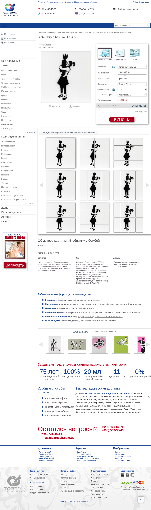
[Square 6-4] (128, 153)
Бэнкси (48, 45)
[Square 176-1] (61, 153)
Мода (3, 75)
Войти (135, 2)
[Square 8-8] (128, 217)
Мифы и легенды (9, 70)
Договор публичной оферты (132, 487)
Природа (5, 99)
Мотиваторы (6, 104)
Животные (5, 116)
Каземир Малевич (46, 460)
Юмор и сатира (8, 91)
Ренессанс (6, 154)
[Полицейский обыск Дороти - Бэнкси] (55, 345)
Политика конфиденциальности (134, 489)
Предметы (5, 108)
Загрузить (15, 265)
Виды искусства (11, 212)
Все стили (28, 204)
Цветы (4, 95)
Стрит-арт (5, 191)
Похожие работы (80, 331)
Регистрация (144, 2)
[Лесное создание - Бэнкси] (121, 345)
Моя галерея (10, 38)
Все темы (29, 132)
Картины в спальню (122, 456)
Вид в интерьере (59, 107)
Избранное (9, 43)
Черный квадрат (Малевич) (88, 458)
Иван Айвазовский (46, 458)
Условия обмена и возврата (72, 491)
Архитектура (7, 128)
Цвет (4, 221)
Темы (4, 65)
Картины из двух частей (12, 195)
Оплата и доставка (54, 2)
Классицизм (6, 162)
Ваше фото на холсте (100, 484)
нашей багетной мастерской (108, 316)
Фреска (4, 183)
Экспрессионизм (8, 142)
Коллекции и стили (13, 136)
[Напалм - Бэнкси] (77, 345)
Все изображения (98, 491)
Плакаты (94, 481)
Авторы (6, 216)
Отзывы (93, 2)
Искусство (6, 120)
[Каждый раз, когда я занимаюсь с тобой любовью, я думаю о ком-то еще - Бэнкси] (99, 345)
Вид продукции (10, 60)
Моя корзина (9, 34)
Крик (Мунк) (81, 452)
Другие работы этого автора (104, 331)
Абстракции (119, 454)
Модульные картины (99, 475)
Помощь (41, 2)
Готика (4, 158)
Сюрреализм (7, 171)
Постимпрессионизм (10, 187)
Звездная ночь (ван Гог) (86, 460)
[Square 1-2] (61, 185)
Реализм (5, 166)
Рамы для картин (98, 494)
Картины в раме (97, 488)
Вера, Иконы (7, 124)
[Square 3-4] (94, 153)
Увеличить (77, 107)
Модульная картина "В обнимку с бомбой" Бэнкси (68, 132)
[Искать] (148, 25)
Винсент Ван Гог (46, 452)
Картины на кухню (122, 460)
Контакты (69, 2)
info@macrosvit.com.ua (57, 437)
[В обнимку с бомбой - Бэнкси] (66, 77)
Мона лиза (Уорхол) (85, 456)
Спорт (4, 112)
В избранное (142, 111)
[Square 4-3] (94, 185)
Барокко (5, 179)
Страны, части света (10, 83)
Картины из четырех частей (13, 200)
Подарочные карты (99, 497)
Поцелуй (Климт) (84, 454)
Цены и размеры (81, 2)
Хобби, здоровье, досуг (11, 87)
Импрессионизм (8, 146)
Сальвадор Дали (46, 454)
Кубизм (4, 150)
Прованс (5, 175)
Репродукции (96, 478)
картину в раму (85, 316)
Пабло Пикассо (45, 456)
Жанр (4, 207)
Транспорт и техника (10, 79)
